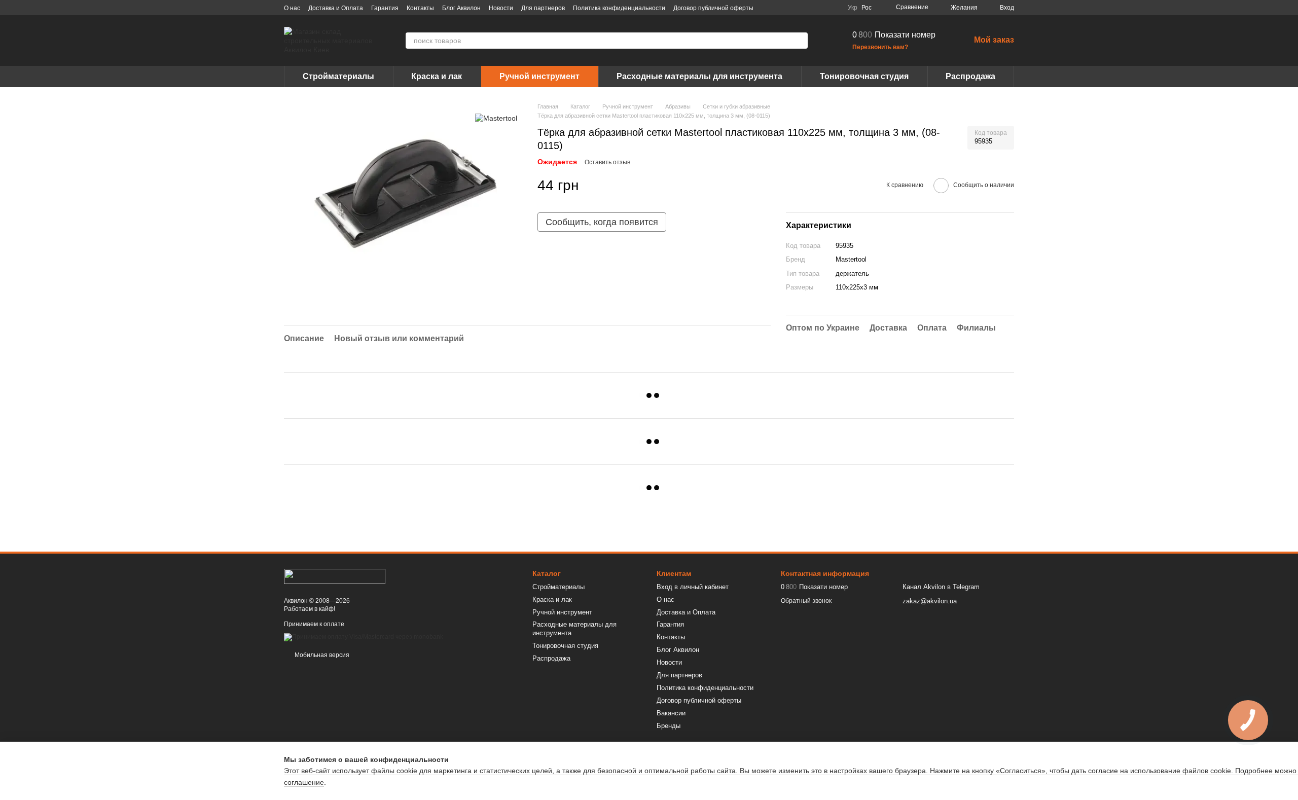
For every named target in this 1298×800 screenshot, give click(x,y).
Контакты (420, 8)
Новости (501, 8)
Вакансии (671, 713)
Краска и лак (436, 76)
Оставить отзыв (607, 162)
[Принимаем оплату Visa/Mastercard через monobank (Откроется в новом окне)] (363, 636)
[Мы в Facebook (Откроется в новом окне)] (785, 8)
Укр (852, 8)
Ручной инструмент (539, 76)
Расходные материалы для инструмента (699, 76)
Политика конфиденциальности (619, 8)
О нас (292, 8)
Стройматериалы (338, 76)
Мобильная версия (321, 655)
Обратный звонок (806, 600)
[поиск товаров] (799, 40)
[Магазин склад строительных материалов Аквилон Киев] (334, 575)
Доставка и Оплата (335, 8)
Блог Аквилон (461, 8)
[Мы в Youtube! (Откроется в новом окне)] (797, 8)
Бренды (668, 726)
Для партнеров (543, 8)
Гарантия (385, 8)
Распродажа (970, 76)
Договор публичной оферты (713, 8)
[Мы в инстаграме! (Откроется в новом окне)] (809, 8)
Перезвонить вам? (880, 47)
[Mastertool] (496, 117)
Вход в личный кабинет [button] (693, 587)
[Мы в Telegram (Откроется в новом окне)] (821, 8)
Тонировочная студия (864, 76)
